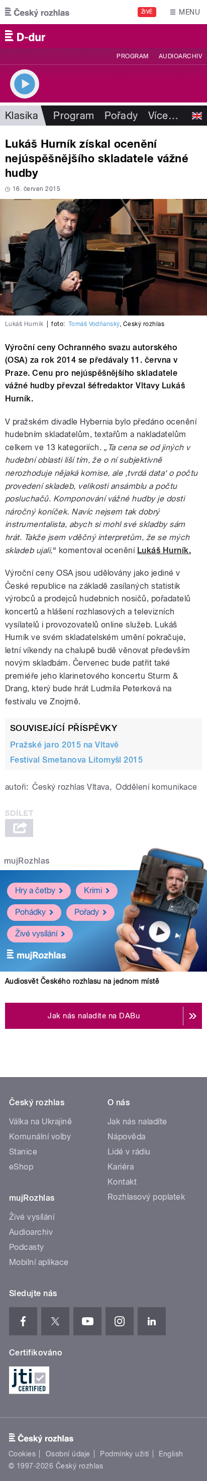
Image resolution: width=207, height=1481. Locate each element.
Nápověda (127, 1136)
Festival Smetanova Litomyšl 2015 (76, 760)
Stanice (23, 1151)
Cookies (22, 1454)
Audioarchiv (180, 56)
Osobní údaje (68, 1454)
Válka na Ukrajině (40, 1121)
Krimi (93, 890)
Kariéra (121, 1167)
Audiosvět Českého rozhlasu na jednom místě (82, 981)
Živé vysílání (36, 933)
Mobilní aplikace (39, 1262)
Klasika (21, 116)
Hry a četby (35, 890)
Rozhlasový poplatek (146, 1197)
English (171, 1454)
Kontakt (122, 1182)
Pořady (121, 116)
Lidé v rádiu (129, 1151)
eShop (21, 1167)
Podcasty (26, 1247)
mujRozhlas (27, 861)
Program (132, 56)
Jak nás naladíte (137, 1121)
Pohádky (30, 912)
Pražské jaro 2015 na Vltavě (64, 745)
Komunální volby (40, 1136)
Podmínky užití (124, 1454)
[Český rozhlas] (37, 12)
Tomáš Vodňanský (94, 324)
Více (163, 116)
